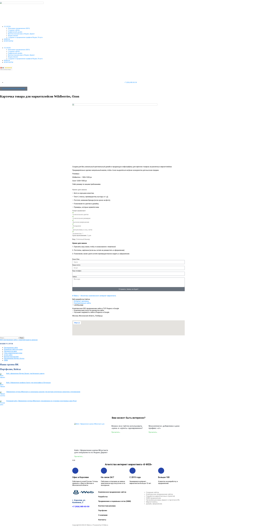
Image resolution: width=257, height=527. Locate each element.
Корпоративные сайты (82, 303)
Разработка (103, 497)
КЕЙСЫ (7, 39)
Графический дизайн (15, 32)
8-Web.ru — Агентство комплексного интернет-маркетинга (94, 296)
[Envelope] (113, 411)
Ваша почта (76, 265)
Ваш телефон (76, 271)
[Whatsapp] (137, 411)
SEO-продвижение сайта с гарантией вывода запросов (19, 340)
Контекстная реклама (11, 356)
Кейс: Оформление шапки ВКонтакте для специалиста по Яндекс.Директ (91, 451)
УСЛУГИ (7, 26)
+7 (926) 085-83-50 (80, 506)
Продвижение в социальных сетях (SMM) (114, 501)
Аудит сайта (8, 355)
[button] (128, 44)
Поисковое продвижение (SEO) (19, 28)
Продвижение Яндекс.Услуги (14, 358)
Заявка (74, 276)
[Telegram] (119, 411)
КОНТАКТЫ (8, 41)
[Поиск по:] (9, 338)
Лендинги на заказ (10, 351)
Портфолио (102, 510)
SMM (6, 360)
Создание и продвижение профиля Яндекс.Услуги (25, 37)
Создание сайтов (14, 30)
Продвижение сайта (11, 347)
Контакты (102, 520)
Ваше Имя (75, 259)
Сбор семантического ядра (13, 353)
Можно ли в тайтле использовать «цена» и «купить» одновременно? (127, 427)
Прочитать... (79, 456)
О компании (102, 515)
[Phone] (143, 411)
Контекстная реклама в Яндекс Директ (21, 34)
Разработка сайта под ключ (13, 349)
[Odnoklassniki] (131, 411)
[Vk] (125, 411)
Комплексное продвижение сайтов (112, 492)
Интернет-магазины (81, 301)
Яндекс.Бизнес (13, 35)
